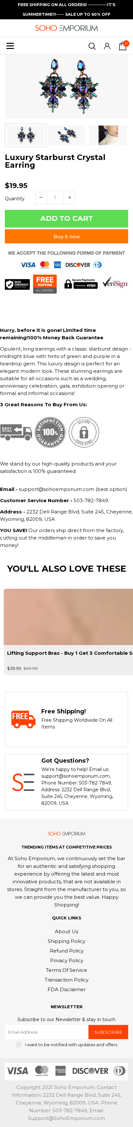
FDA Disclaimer (66, 989)
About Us (66, 931)
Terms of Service (66, 970)
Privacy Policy (66, 960)
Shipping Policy (66, 941)
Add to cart (66, 218)
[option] (66, 86)
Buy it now (67, 236)
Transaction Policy (66, 980)
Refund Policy (67, 951)
